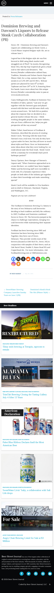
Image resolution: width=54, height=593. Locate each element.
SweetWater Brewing (25, 487)
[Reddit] (28, 259)
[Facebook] (13, 259)
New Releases (13, 439)
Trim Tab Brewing (33, 391)
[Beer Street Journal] (27, 3)
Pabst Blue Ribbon (23, 439)
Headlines (6, 343)
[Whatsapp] (43, 259)
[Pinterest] (38, 259)
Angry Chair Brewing (9, 535)
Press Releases (16, 16)
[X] (18, 259)
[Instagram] (13, 264)
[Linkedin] (33, 259)
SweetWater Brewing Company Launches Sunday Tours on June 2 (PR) (15, 292)
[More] (18, 264)
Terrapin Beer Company (16, 343)
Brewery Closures (15, 391)
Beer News (6, 391)
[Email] (48, 259)
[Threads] (23, 259)
